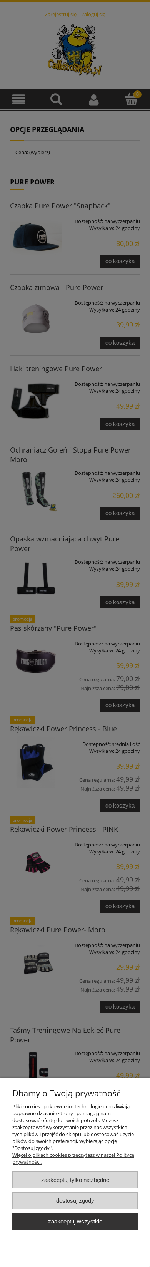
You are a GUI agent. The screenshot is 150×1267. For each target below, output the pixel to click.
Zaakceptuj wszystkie (75, 1221)
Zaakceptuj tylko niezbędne (75, 1179)
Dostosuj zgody (75, 1200)
